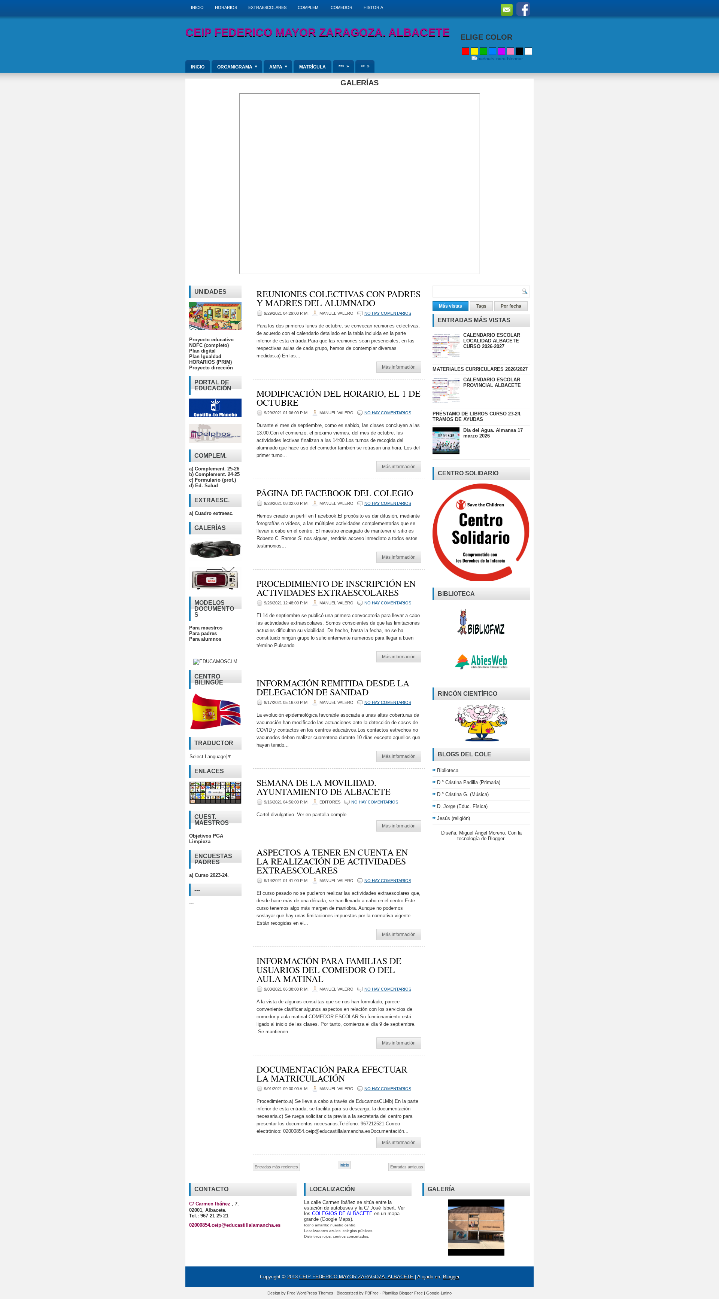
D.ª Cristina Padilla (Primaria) (468, 782)
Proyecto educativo (211, 339)
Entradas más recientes (276, 1167)
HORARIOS (226, 7)
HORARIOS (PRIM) (210, 362)
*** (344, 67)
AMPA (278, 67)
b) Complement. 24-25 (214, 474)
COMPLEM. (308, 7)
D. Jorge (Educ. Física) (462, 806)
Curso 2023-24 (211, 875)
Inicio (344, 1165)
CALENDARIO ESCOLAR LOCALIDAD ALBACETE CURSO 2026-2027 (491, 340)
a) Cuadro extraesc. (211, 513)
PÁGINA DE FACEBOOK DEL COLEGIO (335, 492)
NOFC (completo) (209, 345)
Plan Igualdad (205, 356)
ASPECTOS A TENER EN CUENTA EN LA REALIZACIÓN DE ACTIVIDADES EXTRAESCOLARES (332, 861)
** (365, 67)
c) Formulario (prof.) (212, 480)
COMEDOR (341, 7)
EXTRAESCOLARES (267, 7)
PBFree (372, 1293)
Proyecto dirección (211, 368)
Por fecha (511, 306)
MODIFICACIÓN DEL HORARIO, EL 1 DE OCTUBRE (339, 398)
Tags (481, 306)
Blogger (496, 838)
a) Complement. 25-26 (214, 469)
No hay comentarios (387, 313)
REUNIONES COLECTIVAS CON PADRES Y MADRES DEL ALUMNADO (339, 298)
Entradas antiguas (406, 1167)
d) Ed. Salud (203, 485)
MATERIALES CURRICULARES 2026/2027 (480, 369)
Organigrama (237, 67)
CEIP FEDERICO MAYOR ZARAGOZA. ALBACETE (317, 32)
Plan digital (202, 351)
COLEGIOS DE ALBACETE (342, 1213)
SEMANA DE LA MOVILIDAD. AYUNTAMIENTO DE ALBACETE (324, 787)
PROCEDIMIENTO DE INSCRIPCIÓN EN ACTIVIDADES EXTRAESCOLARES (336, 588)
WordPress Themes (315, 1293)
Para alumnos (205, 639)
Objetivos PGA (206, 836)
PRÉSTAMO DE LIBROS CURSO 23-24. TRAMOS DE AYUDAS (477, 416)
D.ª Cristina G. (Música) (463, 794)
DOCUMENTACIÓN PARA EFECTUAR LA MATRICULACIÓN (332, 1074)
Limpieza (199, 841)
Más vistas (450, 306)
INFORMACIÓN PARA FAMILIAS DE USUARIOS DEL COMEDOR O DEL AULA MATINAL (329, 969)
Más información (399, 367)
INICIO (197, 7)
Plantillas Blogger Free (403, 1293)
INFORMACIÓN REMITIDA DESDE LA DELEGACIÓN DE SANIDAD (333, 687)
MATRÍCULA (312, 67)
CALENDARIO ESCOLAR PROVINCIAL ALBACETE (492, 382)
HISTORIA (373, 7)
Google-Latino (439, 1293)
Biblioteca (447, 770)
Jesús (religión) (453, 818)
